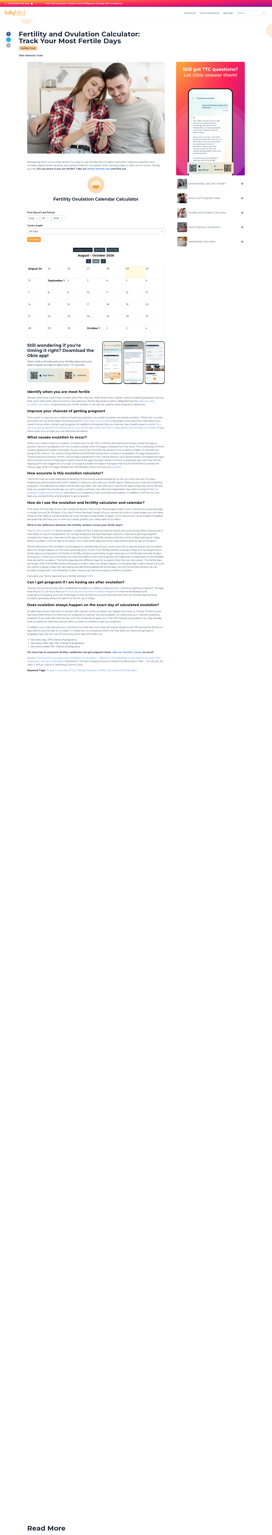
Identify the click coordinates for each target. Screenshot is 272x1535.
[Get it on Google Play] (36, 3)
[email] (8, 45)
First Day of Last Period (41, 212)
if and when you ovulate (96, 421)
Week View (99, 250)
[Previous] (88, 261)
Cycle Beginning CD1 (82, 250)
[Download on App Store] (31, 3)
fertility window (42, 530)
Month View (113, 250)
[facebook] (8, 34)
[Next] (103, 261)
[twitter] (8, 40)
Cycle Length (35, 225)
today (96, 261)
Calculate (34, 239)
